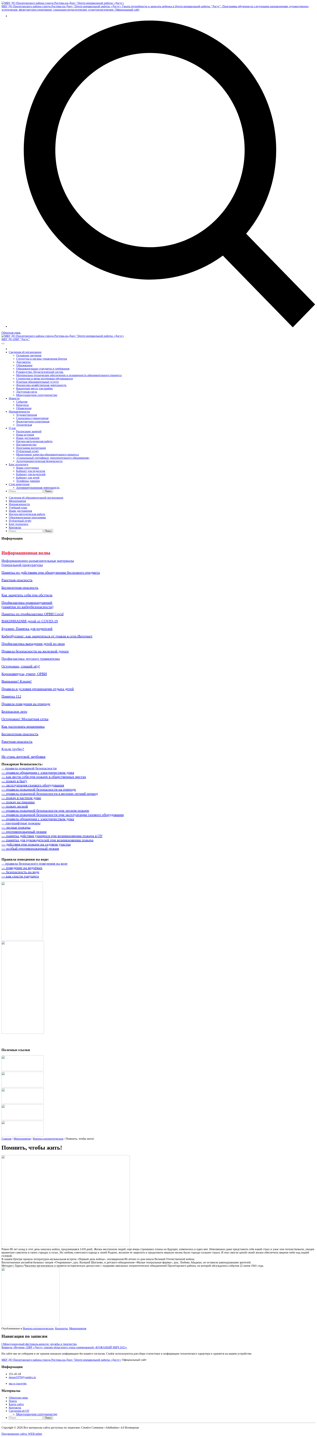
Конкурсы (22, 405)
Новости (14, 398)
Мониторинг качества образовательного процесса (47, 454)
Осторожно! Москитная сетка (24, 719)
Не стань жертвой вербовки (23, 756)
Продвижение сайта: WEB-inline (21, 1433)
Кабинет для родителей (30, 474)
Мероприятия (17, 500)
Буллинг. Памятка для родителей (26, 629)
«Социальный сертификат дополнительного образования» (53, 457)
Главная (6, 1138)
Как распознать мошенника (23, 726)
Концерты (61, 1328)
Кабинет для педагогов (30, 471)
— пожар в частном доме (21, 798)
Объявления (23, 408)
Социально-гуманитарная (32, 418)
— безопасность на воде (20, 872)
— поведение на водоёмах (21, 868)
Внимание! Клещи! (16, 681)
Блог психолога (18, 464)
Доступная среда (26, 391)
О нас (12, 428)
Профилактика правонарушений (26, 602)
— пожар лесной (14, 806)
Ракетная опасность (16, 580)
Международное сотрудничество (36, 395)
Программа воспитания (31, 447)
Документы (23, 362)
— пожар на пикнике (18, 802)
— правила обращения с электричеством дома (37, 772)
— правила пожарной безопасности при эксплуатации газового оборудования (62, 815)
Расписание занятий (28, 431)
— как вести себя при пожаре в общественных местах (43, 777)
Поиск (13, 1400)
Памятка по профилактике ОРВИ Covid (32, 614)
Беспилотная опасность (19, 587)
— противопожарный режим (24, 832)
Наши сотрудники (27, 467)
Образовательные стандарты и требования (42, 368)
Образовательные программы (27, 517)
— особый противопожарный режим (30, 848)
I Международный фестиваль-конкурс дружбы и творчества (39, 1344)
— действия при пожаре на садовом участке (36, 844)
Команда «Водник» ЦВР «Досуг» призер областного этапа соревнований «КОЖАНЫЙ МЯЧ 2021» (64, 1347)
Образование (24, 365)
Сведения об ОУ (19, 1410)
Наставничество (26, 444)
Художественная (26, 414)
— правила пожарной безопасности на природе (38, 789)
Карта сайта (16, 1404)
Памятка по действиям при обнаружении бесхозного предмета (50, 572)
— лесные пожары (15, 827)
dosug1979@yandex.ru (22, 1377)
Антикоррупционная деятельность (37, 487)
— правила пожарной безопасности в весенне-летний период (49, 794)
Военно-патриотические (48, 1138)
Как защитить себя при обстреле (26, 595)
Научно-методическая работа (34, 441)
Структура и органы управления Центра (41, 358)
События (21, 401)
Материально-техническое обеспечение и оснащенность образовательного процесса (69, 375)
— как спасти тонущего (20, 876)
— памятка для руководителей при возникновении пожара (47, 840)
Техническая (24, 424)
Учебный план (18, 507)
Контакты (15, 527)
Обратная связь (11, 332)
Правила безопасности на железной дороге (35, 651)
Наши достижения (27, 438)
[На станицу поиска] (162, 326)
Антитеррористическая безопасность (39, 461)
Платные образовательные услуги (37, 381)
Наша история (25, 434)
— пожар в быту (14, 781)
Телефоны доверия (28, 480)
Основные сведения (28, 355)
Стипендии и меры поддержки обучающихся (44, 378)
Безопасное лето (14, 711)
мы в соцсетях (18, 1383)
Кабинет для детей (27, 477)
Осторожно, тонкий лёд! (20, 666)
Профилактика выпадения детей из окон (33, 644)
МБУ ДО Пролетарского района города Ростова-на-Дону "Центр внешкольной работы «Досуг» (61, 1359)
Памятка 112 (11, 696)
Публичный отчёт (27, 451)
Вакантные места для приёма (34, 388)
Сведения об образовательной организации (36, 497)
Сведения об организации (25, 352)
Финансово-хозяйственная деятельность (41, 385)
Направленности (19, 411)
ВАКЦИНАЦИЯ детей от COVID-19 (29, 621)
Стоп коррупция (19, 484)
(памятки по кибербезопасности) (27, 607)
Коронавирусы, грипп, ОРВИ (24, 674)
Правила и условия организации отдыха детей (37, 689)
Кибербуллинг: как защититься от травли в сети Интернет (46, 636)
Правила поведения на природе (25, 704)
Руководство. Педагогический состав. (40, 371)
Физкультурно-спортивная (32, 421)
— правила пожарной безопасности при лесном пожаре (45, 810)
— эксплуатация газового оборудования (32, 785)
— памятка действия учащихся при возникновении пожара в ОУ (52, 836)
